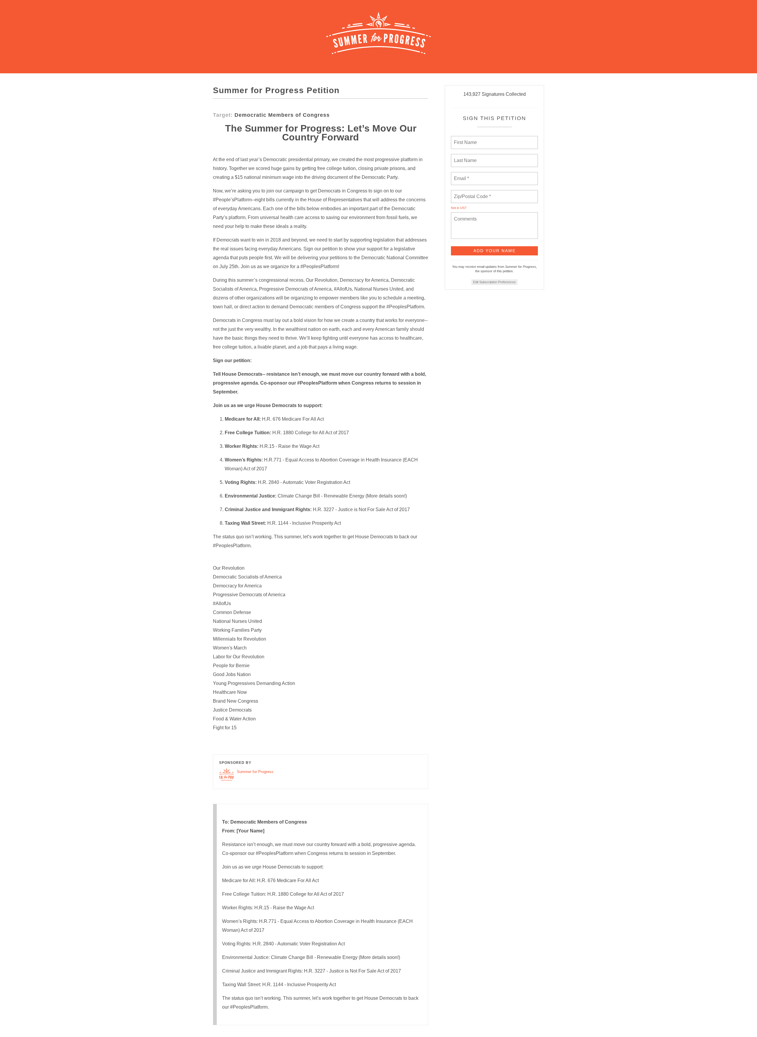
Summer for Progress (255, 771)
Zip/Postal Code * (471, 193)
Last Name (464, 157)
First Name (464, 139)
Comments (464, 215)
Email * (460, 175)
